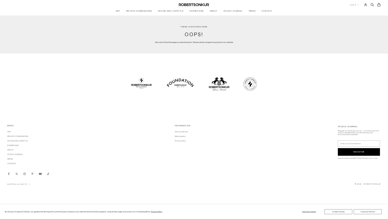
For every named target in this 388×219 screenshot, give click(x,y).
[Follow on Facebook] (8, 173)
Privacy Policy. (156, 211)
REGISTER (359, 152)
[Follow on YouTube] (40, 173)
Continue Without (368, 211)
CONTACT (267, 11)
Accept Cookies (338, 211)
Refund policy (180, 136)
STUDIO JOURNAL (233, 11)
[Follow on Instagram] (24, 173)
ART (118, 11)
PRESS (252, 11)
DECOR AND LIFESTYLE (171, 11)
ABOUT (213, 11)
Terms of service (181, 131)
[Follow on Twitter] (16, 173)
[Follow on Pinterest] (32, 173)
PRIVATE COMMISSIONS (139, 11)
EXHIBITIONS (197, 11)
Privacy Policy (180, 141)
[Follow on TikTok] (48, 173)
